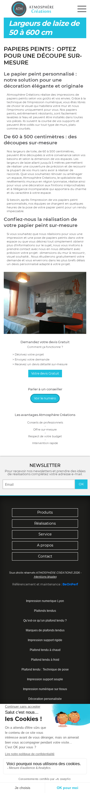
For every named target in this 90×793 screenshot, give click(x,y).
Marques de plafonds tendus (45, 630)
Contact (45, 556)
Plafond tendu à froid (45, 659)
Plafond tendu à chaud (45, 650)
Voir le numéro (45, 398)
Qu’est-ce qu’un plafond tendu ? (45, 620)
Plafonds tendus (45, 611)
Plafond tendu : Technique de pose (45, 669)
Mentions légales (45, 576)
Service (45, 534)
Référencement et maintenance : (37, 584)
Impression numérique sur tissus (45, 689)
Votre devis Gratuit (45, 373)
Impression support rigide (45, 640)
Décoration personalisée (45, 699)
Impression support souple (45, 679)
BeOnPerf (70, 584)
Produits (45, 512)
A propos (45, 545)
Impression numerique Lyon (45, 601)
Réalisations (45, 523)
